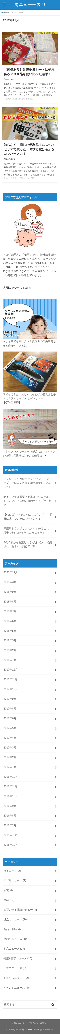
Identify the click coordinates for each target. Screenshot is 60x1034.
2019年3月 (10, 581)
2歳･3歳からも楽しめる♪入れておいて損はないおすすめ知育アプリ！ (28, 544)
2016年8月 (10, 815)
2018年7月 (10, 611)
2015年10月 (11, 844)
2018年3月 (10, 640)
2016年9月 (10, 805)
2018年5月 (10, 630)
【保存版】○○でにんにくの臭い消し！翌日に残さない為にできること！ (28, 516)
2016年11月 (11, 786)
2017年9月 (10, 698)
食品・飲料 (12, 929)
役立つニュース (16, 919)
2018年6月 (10, 620)
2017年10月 (11, 689)
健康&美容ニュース (18, 958)
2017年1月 (10, 766)
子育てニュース (15, 967)
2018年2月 (10, 650)
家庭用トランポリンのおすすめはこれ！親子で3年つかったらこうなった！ (28, 530)
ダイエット (12, 870)
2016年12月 (11, 776)
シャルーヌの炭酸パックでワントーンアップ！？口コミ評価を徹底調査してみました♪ (28, 482)
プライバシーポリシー (38, 1023)
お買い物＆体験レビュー (21, 909)
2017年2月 (10, 757)
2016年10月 (11, 796)
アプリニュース (15, 880)
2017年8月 (10, 708)
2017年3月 (10, 747)
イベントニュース (16, 987)
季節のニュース (16, 938)
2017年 (14, 12)
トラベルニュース (16, 977)
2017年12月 (11, 669)
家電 (8, 890)
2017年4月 (10, 737)
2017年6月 (10, 718)
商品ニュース (14, 948)
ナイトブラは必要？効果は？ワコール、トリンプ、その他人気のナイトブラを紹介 (28, 500)
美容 (9, 899)
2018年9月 (10, 591)
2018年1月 (10, 659)
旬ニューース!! (28, 1030)
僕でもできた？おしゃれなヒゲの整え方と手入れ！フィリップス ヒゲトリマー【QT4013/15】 (29, 398)
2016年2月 (10, 825)
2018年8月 (10, 601)
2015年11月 (11, 834)
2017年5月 (10, 727)
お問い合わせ (18, 1023)
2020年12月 (11, 572)
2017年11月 (11, 679)
